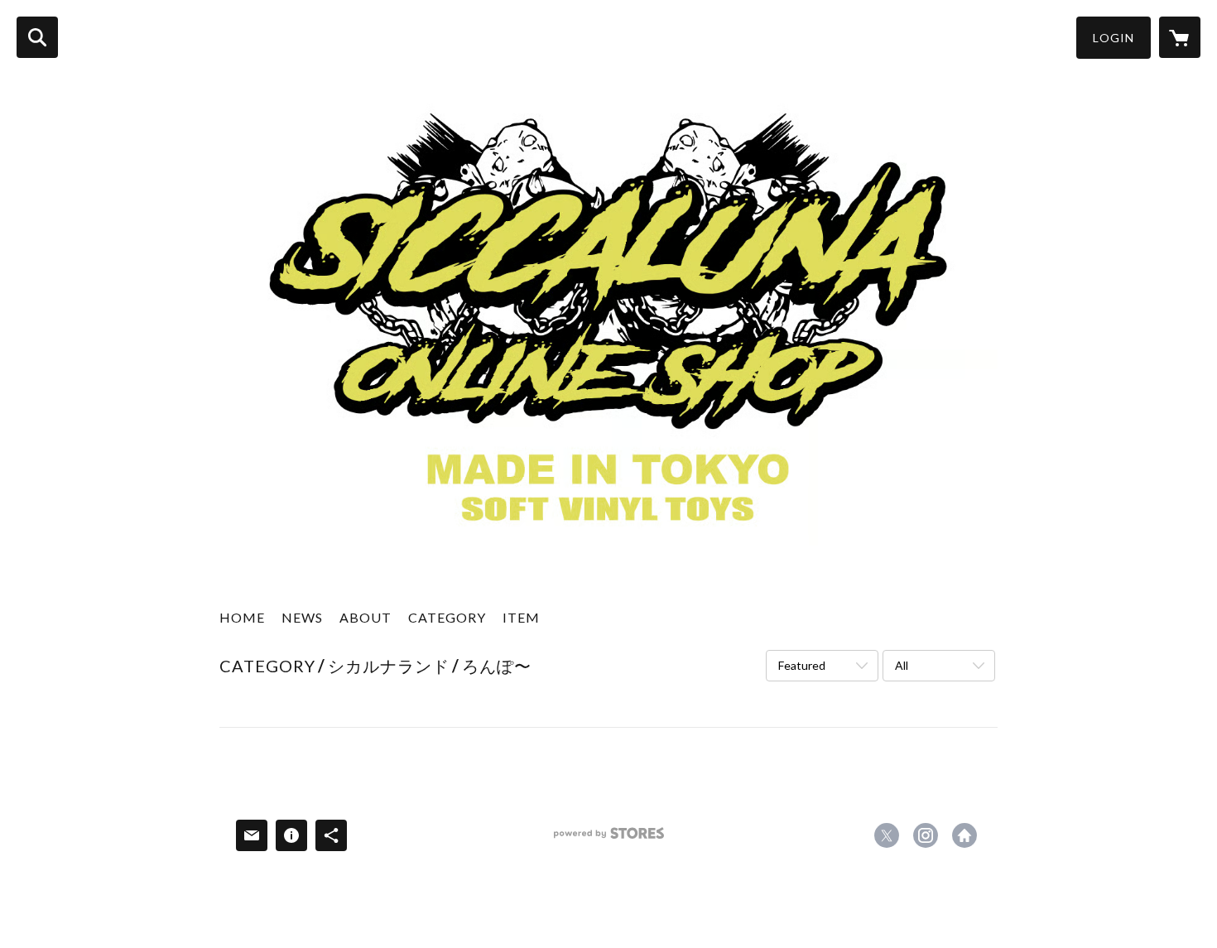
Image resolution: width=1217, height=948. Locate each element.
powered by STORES (609, 839)
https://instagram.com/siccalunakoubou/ (925, 835)
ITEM (521, 617)
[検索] (37, 37)
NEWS (302, 617)
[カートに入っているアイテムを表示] (1179, 37)
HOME (242, 617)
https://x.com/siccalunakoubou (886, 835)
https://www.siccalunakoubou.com (964, 835)
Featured (801, 665)
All (901, 665)
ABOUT (365, 617)
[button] (1113, 38)
